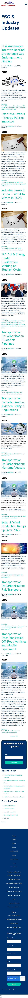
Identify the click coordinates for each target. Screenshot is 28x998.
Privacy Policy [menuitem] (14, 867)
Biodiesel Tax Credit (10, 321)
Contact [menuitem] (14, 839)
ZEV (21, 250)
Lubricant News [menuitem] (14, 923)
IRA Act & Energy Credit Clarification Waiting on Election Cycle (13, 262)
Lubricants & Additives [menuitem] (14, 895)
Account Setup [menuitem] (14, 859)
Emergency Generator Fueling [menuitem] (14, 891)
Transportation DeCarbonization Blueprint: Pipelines (12, 338)
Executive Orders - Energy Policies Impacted (13, 118)
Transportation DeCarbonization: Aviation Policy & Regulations (13, 404)
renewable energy (5, 628)
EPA (6, 106)
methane (10, 106)
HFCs (23, 106)
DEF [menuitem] (14, 899)
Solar (6, 574)
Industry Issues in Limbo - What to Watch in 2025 (13, 194)
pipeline (20, 394)
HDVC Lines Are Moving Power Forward (14, 797)
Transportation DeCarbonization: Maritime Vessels (13, 464)
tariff (18, 182)
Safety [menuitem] (14, 855)
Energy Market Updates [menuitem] (14, 915)
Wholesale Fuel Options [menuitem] (14, 879)
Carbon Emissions (17, 106)
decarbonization (13, 394)
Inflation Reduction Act (7, 109)
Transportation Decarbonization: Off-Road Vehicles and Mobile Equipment (13, 641)
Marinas (7, 516)
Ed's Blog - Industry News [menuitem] (14, 927)
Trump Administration (9, 107)
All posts (12, 736)
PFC (2, 107)
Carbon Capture (5, 518)
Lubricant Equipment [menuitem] (14, 903)
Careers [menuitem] (14, 847)
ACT (15, 109)
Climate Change (12, 182)
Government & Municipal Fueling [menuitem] (14, 883)
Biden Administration (21, 107)
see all (3, 822)
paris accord (23, 184)
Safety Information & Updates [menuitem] (14, 919)
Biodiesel (18, 321)
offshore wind (4, 186)
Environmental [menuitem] (14, 851)
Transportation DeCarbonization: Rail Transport (13, 586)
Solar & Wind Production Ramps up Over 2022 (13, 526)
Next (16, 736)
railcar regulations (21, 626)
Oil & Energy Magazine (11, 815)
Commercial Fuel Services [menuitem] (14, 875)
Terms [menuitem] (14, 863)
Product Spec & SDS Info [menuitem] (14, 907)
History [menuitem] (14, 843)
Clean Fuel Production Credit (13, 326)
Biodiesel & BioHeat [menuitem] (14, 887)
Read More (4, 104)
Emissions (12, 516)
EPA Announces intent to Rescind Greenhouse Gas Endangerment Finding (13, 53)
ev (9, 186)
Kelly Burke (10, 66)
